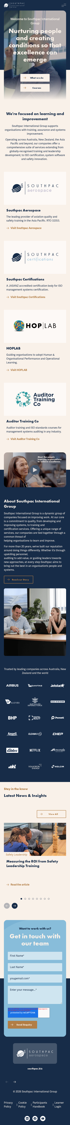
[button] (21, 899)
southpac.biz (35, 1068)
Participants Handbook (40, 1104)
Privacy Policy (8, 1104)
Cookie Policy (22, 1104)
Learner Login (59, 1104)
